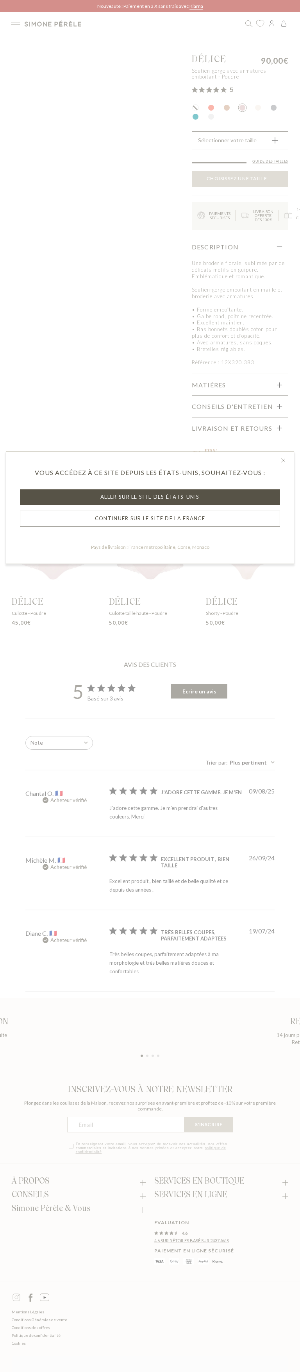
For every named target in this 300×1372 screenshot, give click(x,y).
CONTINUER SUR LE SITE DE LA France (150, 518)
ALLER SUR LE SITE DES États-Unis (150, 497)
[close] (283, 460)
